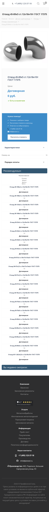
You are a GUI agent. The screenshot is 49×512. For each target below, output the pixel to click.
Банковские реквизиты (24, 391)
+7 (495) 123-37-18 (23, 3)
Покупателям (24, 435)
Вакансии (25, 388)
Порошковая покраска (24, 419)
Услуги (24, 409)
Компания (24, 384)
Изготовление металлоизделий (24, 416)
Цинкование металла (25, 423)
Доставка (24, 441)
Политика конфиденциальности (24, 445)
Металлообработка (24, 413)
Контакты (24, 394)
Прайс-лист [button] (24, 432)
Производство (25, 438)
